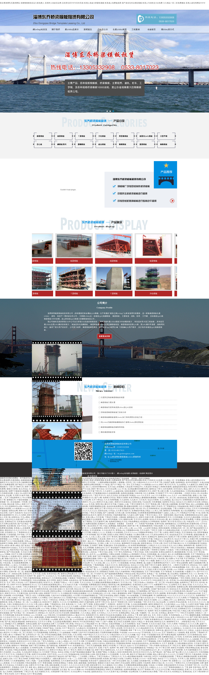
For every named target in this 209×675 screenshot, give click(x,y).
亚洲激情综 (203, 539)
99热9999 (203, 598)
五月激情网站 (141, 591)
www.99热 (45, 608)
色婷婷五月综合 (168, 502)
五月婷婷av (124, 578)
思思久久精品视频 (52, 521)
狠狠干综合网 (74, 667)
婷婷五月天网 (73, 639)
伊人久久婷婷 (20, 515)
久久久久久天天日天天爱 (79, 665)
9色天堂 (138, 508)
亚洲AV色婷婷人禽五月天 (32, 606)
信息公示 (104, 29)
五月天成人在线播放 (116, 487)
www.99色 (180, 604)
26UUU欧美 (181, 619)
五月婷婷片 (83, 502)
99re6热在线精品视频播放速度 (189, 580)
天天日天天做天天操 (157, 624)
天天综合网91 (76, 672)
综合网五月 (168, 539)
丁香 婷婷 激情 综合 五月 (145, 615)
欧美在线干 (93, 661)
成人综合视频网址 (188, 511)
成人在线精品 (195, 550)
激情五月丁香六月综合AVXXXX (107, 508)
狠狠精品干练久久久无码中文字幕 (140, 617)
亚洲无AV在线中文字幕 (117, 591)
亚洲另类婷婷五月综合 (150, 578)
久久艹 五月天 (201, 521)
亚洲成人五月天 (57, 608)
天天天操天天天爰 (70, 585)
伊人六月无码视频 (88, 535)
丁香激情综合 (55, 604)
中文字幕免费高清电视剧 (116, 617)
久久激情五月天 (46, 543)
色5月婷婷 (141, 626)
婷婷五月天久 (10, 593)
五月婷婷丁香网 (96, 545)
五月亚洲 (99, 517)
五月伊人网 (157, 543)
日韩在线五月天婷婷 (160, 548)
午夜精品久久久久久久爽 (188, 624)
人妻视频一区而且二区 (126, 482)
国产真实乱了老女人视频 (31, 545)
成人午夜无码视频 (110, 519)
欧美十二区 (50, 513)
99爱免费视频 (85, 639)
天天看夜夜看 (49, 648)
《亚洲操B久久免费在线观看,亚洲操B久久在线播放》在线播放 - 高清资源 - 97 (106, 524)
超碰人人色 (197, 495)
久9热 (79, 548)
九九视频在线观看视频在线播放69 (105, 582)
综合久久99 (74, 563)
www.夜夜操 (141, 558)
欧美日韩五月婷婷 (195, 487)
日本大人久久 (132, 667)
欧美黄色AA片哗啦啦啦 (149, 521)
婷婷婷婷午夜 (189, 545)
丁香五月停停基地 (105, 595)
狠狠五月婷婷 (12, 489)
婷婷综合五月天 (44, 667)
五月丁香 (157, 532)
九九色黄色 (181, 484)
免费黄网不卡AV (160, 585)
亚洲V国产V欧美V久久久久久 (25, 619)
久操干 (11, 513)
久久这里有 (124, 500)
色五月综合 (7, 619)
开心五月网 (86, 532)
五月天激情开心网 (100, 521)
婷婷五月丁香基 (36, 637)
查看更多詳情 (104, 336)
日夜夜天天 (66, 508)
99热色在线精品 (177, 669)
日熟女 (191, 630)
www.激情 (33, 500)
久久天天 (169, 663)
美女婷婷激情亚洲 (7, 648)
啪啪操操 (190, 548)
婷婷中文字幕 (125, 641)
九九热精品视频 (85, 550)
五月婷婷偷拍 (91, 539)
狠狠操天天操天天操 (106, 663)
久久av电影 (197, 669)
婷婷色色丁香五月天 (60, 667)
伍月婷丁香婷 (126, 548)
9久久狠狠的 (107, 665)
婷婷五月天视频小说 (86, 650)
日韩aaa (28, 541)
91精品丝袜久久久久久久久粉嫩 (122, 635)
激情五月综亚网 (109, 645)
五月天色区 (144, 530)
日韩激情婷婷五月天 (163, 517)
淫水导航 (20, 535)
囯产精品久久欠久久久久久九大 (84, 511)
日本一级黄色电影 (166, 515)
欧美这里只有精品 (22, 615)
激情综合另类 (195, 659)
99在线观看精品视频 (88, 558)
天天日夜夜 (38, 669)
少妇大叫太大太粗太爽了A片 (16, 519)
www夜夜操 (4, 663)
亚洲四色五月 (10, 521)
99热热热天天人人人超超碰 (188, 639)
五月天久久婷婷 (12, 630)
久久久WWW (112, 613)
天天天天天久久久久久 (197, 602)
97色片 (44, 600)
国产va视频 (107, 622)
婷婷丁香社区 (30, 487)
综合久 (117, 569)
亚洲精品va (125, 554)
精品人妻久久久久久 (192, 489)
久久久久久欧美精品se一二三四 (32, 539)
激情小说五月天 (192, 561)
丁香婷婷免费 (61, 648)
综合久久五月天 (48, 545)
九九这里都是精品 (177, 491)
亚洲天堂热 (136, 502)
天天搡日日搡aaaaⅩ (141, 535)
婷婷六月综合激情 (122, 663)
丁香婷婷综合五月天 (25, 532)
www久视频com (77, 669)
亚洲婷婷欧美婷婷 (123, 643)
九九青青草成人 (54, 630)
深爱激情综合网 (128, 508)
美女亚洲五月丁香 (94, 526)
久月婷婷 (159, 665)
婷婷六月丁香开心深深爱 (112, 628)
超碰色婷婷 (195, 556)
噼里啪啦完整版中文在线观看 (89, 519)
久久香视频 (14, 591)
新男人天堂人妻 (65, 619)
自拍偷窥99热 (144, 661)
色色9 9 (73, 548)
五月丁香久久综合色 (15, 582)
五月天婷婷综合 (140, 645)
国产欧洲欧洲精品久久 (88, 580)
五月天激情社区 (148, 630)
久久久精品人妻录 (88, 613)
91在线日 (169, 550)
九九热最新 (33, 563)
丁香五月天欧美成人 (177, 548)
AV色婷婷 (43, 489)
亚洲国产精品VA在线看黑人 (77, 598)
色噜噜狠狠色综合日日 (194, 515)
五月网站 (155, 661)
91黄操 (197, 519)
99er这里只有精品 (27, 493)
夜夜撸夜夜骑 (180, 552)
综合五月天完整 (30, 513)
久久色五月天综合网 (189, 530)
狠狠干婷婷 (64, 565)
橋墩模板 (163, 144)
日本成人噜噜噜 (136, 563)
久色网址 (128, 659)
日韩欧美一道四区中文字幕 (119, 604)
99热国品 (62, 519)
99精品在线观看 (19, 650)
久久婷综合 (184, 626)
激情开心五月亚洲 (87, 482)
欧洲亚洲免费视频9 (139, 545)
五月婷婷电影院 (25, 580)
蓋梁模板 (143, 144)
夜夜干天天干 (54, 493)
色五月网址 (60, 545)
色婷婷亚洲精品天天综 (118, 521)
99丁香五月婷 (164, 648)
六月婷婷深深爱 (6, 493)
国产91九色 (85, 489)
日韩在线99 (58, 541)
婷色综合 (194, 565)
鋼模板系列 (61, 144)
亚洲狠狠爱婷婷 (146, 526)
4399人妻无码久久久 (57, 598)
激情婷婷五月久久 (29, 585)
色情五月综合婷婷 (39, 654)
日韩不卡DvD (15, 585)
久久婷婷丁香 (165, 661)
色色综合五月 (174, 589)
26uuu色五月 (91, 608)
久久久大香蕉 (169, 526)
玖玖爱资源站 (61, 550)
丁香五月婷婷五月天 (23, 626)
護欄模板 (81, 144)
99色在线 (6, 563)
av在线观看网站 (51, 500)
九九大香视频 (88, 548)
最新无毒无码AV (60, 659)
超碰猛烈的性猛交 (180, 487)
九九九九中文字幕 (162, 669)
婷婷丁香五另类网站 (37, 645)
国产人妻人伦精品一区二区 (14, 598)
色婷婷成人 (53, 632)
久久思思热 (166, 650)
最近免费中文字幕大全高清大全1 (141, 598)
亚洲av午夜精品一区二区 (18, 602)
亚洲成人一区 (152, 574)
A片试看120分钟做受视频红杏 (85, 595)
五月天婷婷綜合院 (194, 635)
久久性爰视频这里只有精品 (196, 543)
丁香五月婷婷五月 (137, 504)
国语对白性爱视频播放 (169, 578)
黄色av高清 (187, 585)
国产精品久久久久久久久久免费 (65, 606)
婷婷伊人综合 (28, 556)
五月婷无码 (187, 637)
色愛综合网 (144, 550)
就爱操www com (178, 661)
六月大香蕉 (77, 635)
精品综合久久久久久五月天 (16, 530)
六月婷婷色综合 (120, 576)
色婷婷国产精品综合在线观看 (104, 639)
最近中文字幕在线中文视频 (141, 654)
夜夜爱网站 (77, 521)
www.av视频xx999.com (167, 600)
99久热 (189, 552)
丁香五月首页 (8, 674)
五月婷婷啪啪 (73, 482)
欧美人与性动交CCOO (180, 617)
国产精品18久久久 (155, 591)
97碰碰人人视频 (183, 556)
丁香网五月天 (179, 663)
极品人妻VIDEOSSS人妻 (67, 506)
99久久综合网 (85, 500)
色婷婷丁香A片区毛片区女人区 (173, 521)
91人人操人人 (22, 617)
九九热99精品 (169, 604)
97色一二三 (72, 659)
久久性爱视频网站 (17, 661)
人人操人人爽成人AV (63, 641)
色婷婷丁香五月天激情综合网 (159, 611)
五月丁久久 (46, 484)
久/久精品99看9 (87, 600)
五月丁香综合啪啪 (31, 561)
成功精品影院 (73, 500)
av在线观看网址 (96, 528)
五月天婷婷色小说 (189, 532)
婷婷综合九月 (159, 622)
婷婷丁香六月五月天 (167, 484)
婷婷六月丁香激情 (26, 511)
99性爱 (24, 502)
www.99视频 (5, 554)
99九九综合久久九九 (50, 565)
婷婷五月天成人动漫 (105, 502)
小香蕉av (91, 656)
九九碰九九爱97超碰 (135, 515)
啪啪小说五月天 (11, 558)
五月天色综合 (8, 665)
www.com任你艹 (68, 630)
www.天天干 (111, 563)
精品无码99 (141, 574)
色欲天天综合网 (80, 611)
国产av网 (98, 498)
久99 (120, 519)
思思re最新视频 (80, 663)
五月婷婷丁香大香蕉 (65, 624)
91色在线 (86, 672)
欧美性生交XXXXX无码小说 (28, 641)
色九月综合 (23, 489)
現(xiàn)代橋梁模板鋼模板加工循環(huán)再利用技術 (122, 422)
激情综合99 (162, 537)
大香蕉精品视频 (43, 595)
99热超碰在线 (182, 506)
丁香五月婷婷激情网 (8, 600)
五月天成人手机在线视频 (40, 495)
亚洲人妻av (90, 517)
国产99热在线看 (13, 552)
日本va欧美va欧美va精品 (10, 545)
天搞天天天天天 (111, 565)
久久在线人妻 (99, 563)
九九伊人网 (124, 654)
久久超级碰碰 (64, 632)
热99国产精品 (184, 504)
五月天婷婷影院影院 (78, 491)
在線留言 (152, 29)
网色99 (75, 622)
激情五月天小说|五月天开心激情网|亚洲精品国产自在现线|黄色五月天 (28, 482)
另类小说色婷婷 (151, 552)
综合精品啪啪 (166, 508)
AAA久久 (200, 511)
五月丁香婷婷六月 (139, 611)
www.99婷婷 (178, 569)
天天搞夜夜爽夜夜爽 (20, 563)
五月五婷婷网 (53, 504)
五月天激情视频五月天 (193, 650)
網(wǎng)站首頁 (40, 29)
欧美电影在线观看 (30, 554)
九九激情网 (144, 589)
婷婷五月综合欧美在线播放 (111, 615)
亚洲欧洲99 (108, 545)
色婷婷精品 (180, 482)
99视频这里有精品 (145, 532)
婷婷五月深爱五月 (100, 550)
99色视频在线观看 (166, 656)
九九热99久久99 (189, 628)
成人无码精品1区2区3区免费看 (181, 519)
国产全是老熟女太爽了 (47, 624)
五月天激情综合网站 (72, 532)
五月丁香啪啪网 (121, 630)
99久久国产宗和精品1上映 (178, 576)
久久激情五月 (192, 484)
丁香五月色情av (139, 582)
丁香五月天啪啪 (95, 513)
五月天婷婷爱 (177, 650)
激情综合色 (122, 537)
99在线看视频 (95, 598)
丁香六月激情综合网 (159, 576)
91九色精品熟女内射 (171, 530)
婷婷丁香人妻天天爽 (160, 491)
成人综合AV (176, 500)
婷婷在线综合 (124, 565)
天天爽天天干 (120, 667)
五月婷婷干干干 (161, 493)
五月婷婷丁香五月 (183, 654)
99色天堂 (176, 611)
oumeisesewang (134, 632)
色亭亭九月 (151, 558)
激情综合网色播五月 (69, 574)
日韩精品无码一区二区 (180, 528)
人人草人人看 (156, 511)
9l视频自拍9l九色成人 (9, 548)
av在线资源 (189, 569)
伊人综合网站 (57, 532)
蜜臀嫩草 (21, 624)
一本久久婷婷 (73, 582)
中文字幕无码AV (73, 545)
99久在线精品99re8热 (13, 506)
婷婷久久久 (182, 630)
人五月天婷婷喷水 (128, 624)
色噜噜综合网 (182, 587)
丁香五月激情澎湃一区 (31, 587)
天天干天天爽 (78, 641)
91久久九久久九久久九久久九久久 (181, 595)
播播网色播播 (194, 615)
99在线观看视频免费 (152, 637)
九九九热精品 (165, 500)
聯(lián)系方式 (167, 29)
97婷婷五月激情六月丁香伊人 (115, 587)
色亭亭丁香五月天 (102, 602)
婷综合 (77, 600)
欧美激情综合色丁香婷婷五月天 (162, 619)
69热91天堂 (179, 561)
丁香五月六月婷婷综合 (87, 543)
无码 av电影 (31, 661)
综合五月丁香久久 (181, 539)
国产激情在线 (52, 645)
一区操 (41, 500)
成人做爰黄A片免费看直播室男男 (52, 526)
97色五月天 (143, 667)
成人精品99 (4, 632)
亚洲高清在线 (51, 519)
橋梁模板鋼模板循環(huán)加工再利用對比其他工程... (122, 417)
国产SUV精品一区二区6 (120, 484)
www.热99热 (198, 574)
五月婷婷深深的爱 (94, 659)
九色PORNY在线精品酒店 (61, 595)
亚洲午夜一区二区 (16, 572)
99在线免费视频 (178, 567)
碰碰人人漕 (59, 554)
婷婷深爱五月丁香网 (140, 619)
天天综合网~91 (87, 563)
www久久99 (62, 654)
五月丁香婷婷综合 (198, 554)
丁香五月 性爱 (156, 530)
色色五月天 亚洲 (95, 648)
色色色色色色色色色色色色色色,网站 (47, 498)
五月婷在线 (145, 632)
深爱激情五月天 (144, 491)
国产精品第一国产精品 (162, 652)
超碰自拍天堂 (104, 661)
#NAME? (64, 665)
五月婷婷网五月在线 (93, 641)
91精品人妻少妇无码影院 (191, 611)
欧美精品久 (176, 672)
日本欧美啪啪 (130, 513)
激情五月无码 (115, 567)
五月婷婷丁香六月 (192, 665)
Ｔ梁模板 (81, 136)
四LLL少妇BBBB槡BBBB (96, 487)
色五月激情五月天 (42, 672)
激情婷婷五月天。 (173, 622)
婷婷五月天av (113, 578)
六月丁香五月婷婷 (20, 659)
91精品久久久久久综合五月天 (160, 545)
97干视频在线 (192, 598)
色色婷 (136, 548)
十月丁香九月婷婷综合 (122, 552)
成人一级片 (200, 567)
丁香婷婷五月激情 (157, 550)
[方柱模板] (85, 268)
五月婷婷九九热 (21, 665)
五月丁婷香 (87, 556)
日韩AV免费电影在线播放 (167, 641)
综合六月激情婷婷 (122, 572)
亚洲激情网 (76, 493)
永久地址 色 (65, 669)
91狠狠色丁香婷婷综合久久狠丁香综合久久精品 (87, 578)
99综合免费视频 (39, 580)
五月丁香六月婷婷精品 (45, 548)
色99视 (169, 569)
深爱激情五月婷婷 (106, 572)
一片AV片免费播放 (47, 530)
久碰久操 (146, 576)
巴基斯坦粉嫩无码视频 (109, 632)
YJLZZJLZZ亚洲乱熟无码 (174, 591)
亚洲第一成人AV (87, 541)
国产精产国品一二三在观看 (97, 567)
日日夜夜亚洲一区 (93, 628)
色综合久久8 (181, 502)
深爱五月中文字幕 (36, 665)
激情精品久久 (132, 517)
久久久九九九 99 (199, 585)
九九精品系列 (190, 541)
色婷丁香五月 (170, 639)
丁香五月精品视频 (146, 587)
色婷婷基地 (63, 491)
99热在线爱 (158, 526)
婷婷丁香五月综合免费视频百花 (132, 648)
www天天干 (125, 569)
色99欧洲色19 (155, 643)
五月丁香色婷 (43, 569)
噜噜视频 (24, 645)
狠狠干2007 (179, 541)
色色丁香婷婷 (142, 624)
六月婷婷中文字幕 (145, 539)
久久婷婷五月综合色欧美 (177, 602)
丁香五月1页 (29, 672)
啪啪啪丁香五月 (45, 561)
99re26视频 (26, 498)
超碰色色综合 (96, 672)
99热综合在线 (129, 574)
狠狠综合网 (127, 519)
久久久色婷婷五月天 (105, 569)
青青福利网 (83, 506)
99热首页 (190, 521)
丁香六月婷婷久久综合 (182, 508)
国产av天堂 (63, 643)
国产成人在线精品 (56, 487)
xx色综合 (62, 500)
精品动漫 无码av (14, 504)
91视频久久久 (190, 572)
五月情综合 (134, 550)
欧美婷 (106, 659)
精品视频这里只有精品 (56, 552)
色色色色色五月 (175, 535)
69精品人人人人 (98, 532)
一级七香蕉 (13, 580)
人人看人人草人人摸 (124, 528)
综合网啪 (43, 639)
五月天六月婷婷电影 (200, 508)
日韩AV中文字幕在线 (71, 535)
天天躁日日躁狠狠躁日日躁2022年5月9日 (121, 561)
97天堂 (161, 639)
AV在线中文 (99, 574)
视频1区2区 (82, 648)
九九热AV (134, 500)
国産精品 (76, 576)
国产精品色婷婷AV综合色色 (192, 606)
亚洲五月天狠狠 (34, 628)
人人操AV (49, 524)
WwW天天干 (146, 580)
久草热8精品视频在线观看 (196, 491)
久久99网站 (42, 598)
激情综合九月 (86, 495)
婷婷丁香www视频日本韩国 (21, 537)
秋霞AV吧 (194, 539)
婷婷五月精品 (174, 532)
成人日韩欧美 (88, 561)
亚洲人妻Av (7, 635)
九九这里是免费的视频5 (62, 622)
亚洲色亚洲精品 (59, 663)
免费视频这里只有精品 (98, 585)
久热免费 (88, 617)
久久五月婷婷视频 (111, 500)
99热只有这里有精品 (135, 606)
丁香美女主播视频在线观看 (186, 656)
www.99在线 (13, 539)
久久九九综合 (115, 543)
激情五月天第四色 (104, 515)
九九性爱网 (141, 541)
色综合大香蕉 (63, 652)
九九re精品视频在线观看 (132, 656)
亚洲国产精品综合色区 (185, 526)
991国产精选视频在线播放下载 (82, 652)
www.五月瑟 (89, 504)
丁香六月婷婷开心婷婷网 (75, 554)
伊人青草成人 (63, 563)
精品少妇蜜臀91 (43, 572)
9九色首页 (146, 502)
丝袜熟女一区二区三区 (155, 582)
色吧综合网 (13, 511)
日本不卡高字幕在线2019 (173, 543)
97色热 (141, 561)
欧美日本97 (47, 602)
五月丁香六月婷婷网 (187, 641)
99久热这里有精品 (87, 622)
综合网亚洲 (133, 672)
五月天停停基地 (62, 537)
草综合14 (104, 637)
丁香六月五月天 (148, 602)
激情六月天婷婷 (20, 543)
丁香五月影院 (184, 578)
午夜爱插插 (151, 541)
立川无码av (101, 613)
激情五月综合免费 (124, 619)
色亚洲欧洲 (11, 526)
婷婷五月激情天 (196, 506)
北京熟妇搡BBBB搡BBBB (137, 489)
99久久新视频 (148, 493)
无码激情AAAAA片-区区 (92, 587)
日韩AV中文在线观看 (117, 606)
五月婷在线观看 (192, 663)
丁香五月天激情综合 (165, 541)
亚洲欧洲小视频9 (57, 569)
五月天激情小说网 (172, 606)
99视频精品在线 (132, 530)
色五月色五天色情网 (122, 622)
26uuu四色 (16, 652)
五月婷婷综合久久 (116, 637)
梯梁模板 (40, 136)
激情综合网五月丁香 (196, 537)
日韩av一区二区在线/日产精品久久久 (70, 539)
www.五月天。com (77, 567)
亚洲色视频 (151, 554)
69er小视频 (150, 561)
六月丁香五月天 (68, 515)
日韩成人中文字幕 (66, 600)
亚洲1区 (38, 565)
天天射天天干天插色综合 (75, 487)
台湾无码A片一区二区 (35, 635)
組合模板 (102, 144)
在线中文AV (84, 528)
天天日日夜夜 (43, 619)
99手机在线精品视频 (53, 635)
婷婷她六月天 (10, 624)
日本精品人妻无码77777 (168, 613)
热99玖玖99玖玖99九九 (142, 652)
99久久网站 (178, 545)
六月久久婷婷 (171, 624)
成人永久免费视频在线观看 (179, 554)
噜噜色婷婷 (121, 526)
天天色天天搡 (26, 552)
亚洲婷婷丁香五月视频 (74, 637)
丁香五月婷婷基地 (182, 550)
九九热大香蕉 (32, 526)
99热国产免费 (168, 482)
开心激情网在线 (159, 595)
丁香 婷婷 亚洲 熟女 (193, 667)
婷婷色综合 (110, 643)
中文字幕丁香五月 (94, 491)
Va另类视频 (83, 585)
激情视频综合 (170, 524)
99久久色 (99, 561)
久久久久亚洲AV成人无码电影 (115, 672)
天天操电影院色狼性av (65, 615)
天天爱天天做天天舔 (21, 495)
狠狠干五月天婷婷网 (62, 511)
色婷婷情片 (181, 635)
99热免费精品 (133, 521)
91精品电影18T (91, 624)
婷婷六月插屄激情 (86, 602)
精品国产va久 (191, 591)
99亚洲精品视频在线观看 (126, 626)
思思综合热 (102, 511)
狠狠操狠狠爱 (30, 572)
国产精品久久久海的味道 (25, 484)
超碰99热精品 (192, 619)
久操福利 (181, 632)
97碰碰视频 (83, 661)
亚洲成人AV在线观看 (114, 532)
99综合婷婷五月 (158, 580)
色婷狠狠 (162, 574)
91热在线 (160, 558)
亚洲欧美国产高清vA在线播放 (80, 626)
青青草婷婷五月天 (17, 643)
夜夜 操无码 (190, 632)
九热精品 (131, 591)
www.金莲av (72, 519)
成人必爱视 (85, 643)
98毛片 (155, 656)
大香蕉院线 (87, 565)
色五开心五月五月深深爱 (59, 613)
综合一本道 (141, 635)
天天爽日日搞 (22, 593)
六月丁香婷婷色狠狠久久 (173, 667)
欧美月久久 (48, 582)
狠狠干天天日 (203, 541)
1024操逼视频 (122, 563)
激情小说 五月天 (105, 580)
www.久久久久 (24, 589)
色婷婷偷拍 (92, 663)
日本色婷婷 (167, 489)
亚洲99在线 (159, 524)
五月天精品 (135, 484)
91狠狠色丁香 (90, 569)
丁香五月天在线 (132, 589)
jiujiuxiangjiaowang (61, 567)
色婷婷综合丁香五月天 (189, 582)
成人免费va (170, 558)
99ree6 (75, 508)
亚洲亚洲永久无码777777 (143, 585)
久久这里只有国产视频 (195, 604)
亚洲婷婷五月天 (184, 608)
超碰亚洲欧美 (199, 535)
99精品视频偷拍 (137, 572)
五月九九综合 (85, 582)
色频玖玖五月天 (118, 589)
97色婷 (131, 558)
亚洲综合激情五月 (166, 552)
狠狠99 (55, 602)
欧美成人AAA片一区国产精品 (145, 659)
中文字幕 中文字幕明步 (75, 517)
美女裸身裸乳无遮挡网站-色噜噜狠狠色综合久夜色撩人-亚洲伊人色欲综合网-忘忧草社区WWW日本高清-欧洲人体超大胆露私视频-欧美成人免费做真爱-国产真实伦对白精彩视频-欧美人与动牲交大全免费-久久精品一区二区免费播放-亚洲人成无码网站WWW (102, 3)
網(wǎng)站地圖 (123, 473)
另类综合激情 (31, 624)
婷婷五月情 (134, 578)
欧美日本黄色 (42, 487)
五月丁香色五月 (68, 628)
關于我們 (56, 29)
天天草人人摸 (183, 659)
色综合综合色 (81, 630)
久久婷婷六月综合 (162, 617)
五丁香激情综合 (169, 506)
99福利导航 (83, 513)
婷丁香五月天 (144, 567)
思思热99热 (50, 528)
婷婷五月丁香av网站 (35, 515)
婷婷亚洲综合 (146, 543)
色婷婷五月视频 (6, 543)
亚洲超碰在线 (73, 654)
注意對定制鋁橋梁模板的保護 (112, 397)
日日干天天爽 (16, 554)
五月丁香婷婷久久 (132, 580)
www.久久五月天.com (145, 495)
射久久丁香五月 (70, 650)
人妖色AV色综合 (201, 630)
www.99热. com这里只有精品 (145, 528)
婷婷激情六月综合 (138, 554)
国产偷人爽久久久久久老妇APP (101, 630)
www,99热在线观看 (92, 637)
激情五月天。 (167, 565)
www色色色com (77, 617)
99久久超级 (109, 626)
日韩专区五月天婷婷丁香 (26, 576)
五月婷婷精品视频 (59, 578)
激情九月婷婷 (187, 645)
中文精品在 (36, 600)
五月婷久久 (33, 489)
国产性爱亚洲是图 (168, 635)
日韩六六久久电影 (86, 508)
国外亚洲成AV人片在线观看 (107, 654)
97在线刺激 (11, 535)
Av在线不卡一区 (54, 508)
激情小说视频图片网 (120, 556)
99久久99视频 (144, 506)
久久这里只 (107, 491)
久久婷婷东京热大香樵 (148, 672)
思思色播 (185, 589)
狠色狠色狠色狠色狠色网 (83, 591)
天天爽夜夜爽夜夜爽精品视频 (135, 665)
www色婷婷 (58, 561)
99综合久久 (79, 624)
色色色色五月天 (40, 535)
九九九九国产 (53, 489)
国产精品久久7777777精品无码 (114, 598)
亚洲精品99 (152, 537)
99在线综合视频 (172, 582)
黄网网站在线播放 (42, 556)
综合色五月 (101, 608)
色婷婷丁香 (114, 648)
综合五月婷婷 (153, 500)
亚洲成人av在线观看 (22, 528)
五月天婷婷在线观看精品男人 (50, 585)
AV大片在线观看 (17, 663)
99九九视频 (73, 558)
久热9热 (58, 628)
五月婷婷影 (66, 493)
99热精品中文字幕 (187, 513)
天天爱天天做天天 (123, 511)
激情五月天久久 (138, 569)
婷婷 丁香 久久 (135, 630)
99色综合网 (7, 561)
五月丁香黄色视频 (44, 663)
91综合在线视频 (76, 504)
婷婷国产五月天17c (52, 593)
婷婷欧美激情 (165, 487)
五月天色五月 (128, 628)
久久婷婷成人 (176, 628)
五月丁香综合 (97, 500)
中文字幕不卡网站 (15, 567)
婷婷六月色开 (156, 506)
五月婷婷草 (60, 517)
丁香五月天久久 (99, 495)
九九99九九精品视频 (192, 517)
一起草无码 (30, 643)
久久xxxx (77, 587)
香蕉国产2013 (5, 541)
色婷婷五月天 (201, 545)
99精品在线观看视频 (111, 641)
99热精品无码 (33, 543)
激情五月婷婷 (62, 580)
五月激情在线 (98, 617)
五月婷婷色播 (8, 615)
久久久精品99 (92, 611)
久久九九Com (71, 543)
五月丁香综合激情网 (179, 563)
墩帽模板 (122, 144)
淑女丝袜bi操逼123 (57, 589)
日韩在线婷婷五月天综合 (174, 665)
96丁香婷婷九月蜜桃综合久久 (164, 556)
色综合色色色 (53, 611)
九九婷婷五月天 (175, 585)
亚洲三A (188, 669)
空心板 (39, 144)
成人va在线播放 (197, 504)
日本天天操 (66, 635)
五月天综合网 (110, 489)
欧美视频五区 (145, 548)
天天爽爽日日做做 (70, 502)
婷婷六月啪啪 (120, 595)
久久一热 (41, 519)
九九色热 (8, 650)
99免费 (6, 637)
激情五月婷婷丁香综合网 (118, 550)
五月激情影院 (72, 602)
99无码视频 (199, 569)
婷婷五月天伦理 (193, 502)
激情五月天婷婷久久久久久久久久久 (137, 608)
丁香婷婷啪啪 (98, 565)
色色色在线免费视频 (115, 506)
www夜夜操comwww (149, 484)
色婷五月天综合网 (42, 591)
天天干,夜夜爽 (167, 643)
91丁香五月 (121, 645)
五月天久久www (130, 532)
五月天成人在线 (39, 574)
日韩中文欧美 (115, 611)
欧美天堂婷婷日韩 (124, 652)
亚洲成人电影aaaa (39, 630)
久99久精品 (132, 587)
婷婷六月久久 (112, 539)
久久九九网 (72, 648)
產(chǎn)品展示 (72, 29)
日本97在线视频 (134, 602)
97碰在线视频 (22, 500)
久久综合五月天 (14, 606)
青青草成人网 (113, 585)
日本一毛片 (190, 567)
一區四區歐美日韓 (77, 572)
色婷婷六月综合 (109, 498)
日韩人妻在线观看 (52, 665)
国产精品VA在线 (116, 659)
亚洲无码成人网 (53, 574)
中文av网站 (25, 517)
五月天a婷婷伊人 (134, 576)
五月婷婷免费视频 (21, 639)
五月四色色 (196, 608)
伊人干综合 (23, 608)
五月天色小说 (125, 582)
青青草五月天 (68, 498)
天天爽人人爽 (102, 543)
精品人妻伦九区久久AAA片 (164, 654)
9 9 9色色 (105, 484)
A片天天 (29, 535)
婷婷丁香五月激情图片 (102, 556)
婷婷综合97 (46, 578)
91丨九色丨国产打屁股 (83, 604)
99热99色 (147, 656)
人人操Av (14, 565)
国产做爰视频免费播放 (114, 574)
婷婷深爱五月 (95, 665)
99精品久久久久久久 (31, 506)
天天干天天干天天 (7, 654)
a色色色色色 (182, 498)
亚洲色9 (13, 637)
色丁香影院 (87, 521)
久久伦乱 (199, 526)
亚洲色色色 (187, 672)
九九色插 (6, 645)
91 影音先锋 (148, 622)
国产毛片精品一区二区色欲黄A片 (31, 524)
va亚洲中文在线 (85, 606)
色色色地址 (31, 650)
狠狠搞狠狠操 (35, 550)
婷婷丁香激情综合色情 (137, 593)
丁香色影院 (86, 576)
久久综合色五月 (108, 530)
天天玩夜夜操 (95, 530)
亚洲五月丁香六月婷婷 (177, 537)
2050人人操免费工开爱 (76, 526)
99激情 (74, 632)
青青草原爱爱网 (49, 626)
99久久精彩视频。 (176, 493)
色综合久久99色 (137, 565)
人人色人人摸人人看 (97, 537)
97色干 (105, 648)
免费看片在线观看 (51, 669)
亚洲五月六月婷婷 (128, 541)
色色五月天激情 (150, 600)
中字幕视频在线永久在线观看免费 (105, 493)
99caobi (92, 502)
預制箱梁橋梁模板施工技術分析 (113, 412)
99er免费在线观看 (65, 576)
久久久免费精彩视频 (42, 532)
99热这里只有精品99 (38, 611)
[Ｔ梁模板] (45, 268)
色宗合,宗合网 (5, 495)
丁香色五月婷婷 (111, 517)
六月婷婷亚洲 (159, 587)
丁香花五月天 (118, 580)
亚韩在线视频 (134, 537)
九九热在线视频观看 (139, 604)
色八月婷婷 (115, 541)
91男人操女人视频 (41, 604)
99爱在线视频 (74, 643)
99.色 (198, 513)
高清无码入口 (43, 650)
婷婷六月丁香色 (28, 504)
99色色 (151, 665)
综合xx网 (64, 558)
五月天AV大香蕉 (44, 622)
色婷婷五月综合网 (72, 495)
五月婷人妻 (119, 513)
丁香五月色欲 (138, 552)
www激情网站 (102, 554)
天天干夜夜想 (166, 572)
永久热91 (54, 572)
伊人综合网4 (202, 493)
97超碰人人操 (122, 504)
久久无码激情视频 (40, 632)
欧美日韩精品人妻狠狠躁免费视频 (142, 498)
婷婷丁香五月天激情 (153, 565)
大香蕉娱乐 (13, 589)
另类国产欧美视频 (146, 524)
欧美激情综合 (41, 504)
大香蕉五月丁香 (38, 528)
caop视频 (54, 619)
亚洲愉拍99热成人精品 (141, 511)
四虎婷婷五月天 (92, 615)
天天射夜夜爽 (72, 513)
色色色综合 (73, 580)
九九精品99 (80, 628)
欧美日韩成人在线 (87, 654)
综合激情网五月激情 (134, 600)
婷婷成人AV (43, 613)
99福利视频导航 (119, 515)
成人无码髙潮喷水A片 (84, 498)
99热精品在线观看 (72, 541)
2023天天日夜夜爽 (58, 556)
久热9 (38, 484)
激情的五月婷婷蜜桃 (171, 511)
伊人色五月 (90, 554)
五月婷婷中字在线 (162, 628)
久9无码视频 (177, 517)
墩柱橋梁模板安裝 (108, 432)
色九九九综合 (112, 495)
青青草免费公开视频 (175, 593)
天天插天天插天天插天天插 (157, 626)
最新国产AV (39, 511)
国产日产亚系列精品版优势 (92, 667)
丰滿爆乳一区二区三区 (166, 498)
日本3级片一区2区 (52, 558)
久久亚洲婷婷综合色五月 (86, 515)
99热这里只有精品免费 (74, 569)
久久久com (156, 632)
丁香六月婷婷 (153, 645)
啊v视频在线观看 (131, 506)
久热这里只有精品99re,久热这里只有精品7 (142, 487)
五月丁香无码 (111, 537)
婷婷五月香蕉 (109, 528)
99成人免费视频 (109, 526)
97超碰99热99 (25, 630)
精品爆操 (23, 628)
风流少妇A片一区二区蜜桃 (85, 589)
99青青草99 (57, 502)
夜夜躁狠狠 (75, 613)
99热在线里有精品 (51, 491)
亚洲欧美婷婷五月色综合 (55, 617)
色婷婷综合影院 (65, 587)
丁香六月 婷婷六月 (16, 487)
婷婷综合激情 (136, 663)
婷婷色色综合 (31, 622)
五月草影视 (187, 535)
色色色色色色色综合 (140, 643)
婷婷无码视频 (100, 600)
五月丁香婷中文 (62, 548)
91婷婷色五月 (33, 530)
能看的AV (15, 645)
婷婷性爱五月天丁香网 (128, 539)
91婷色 (165, 532)
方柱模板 (102, 136)
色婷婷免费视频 (130, 669)
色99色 (202, 582)
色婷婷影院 (55, 661)
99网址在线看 (114, 554)
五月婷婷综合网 (36, 648)
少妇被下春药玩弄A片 (159, 589)
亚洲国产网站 (101, 652)
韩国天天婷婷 (122, 498)
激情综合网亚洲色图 (92, 484)
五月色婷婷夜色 (48, 537)
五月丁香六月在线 (54, 535)
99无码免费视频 (39, 552)
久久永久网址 (150, 606)
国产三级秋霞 (108, 513)
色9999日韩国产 (192, 482)
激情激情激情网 (36, 491)
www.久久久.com (174, 495)
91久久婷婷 (64, 504)
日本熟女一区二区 (85, 574)
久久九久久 (173, 626)
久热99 (143, 537)
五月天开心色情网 (141, 519)
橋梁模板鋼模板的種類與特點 (112, 427)
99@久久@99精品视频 (64, 524)
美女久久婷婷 (75, 565)
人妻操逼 (122, 517)
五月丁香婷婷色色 (100, 606)
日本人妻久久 (34, 502)
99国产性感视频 (41, 493)
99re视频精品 (46, 502)
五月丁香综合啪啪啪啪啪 (74, 608)
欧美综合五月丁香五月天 (170, 645)
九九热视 (49, 511)
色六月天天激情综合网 (65, 530)
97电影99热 (62, 482)
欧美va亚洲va (128, 615)
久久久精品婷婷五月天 (144, 628)
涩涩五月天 (37, 626)
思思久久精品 (136, 622)
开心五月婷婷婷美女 (151, 508)
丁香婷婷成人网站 (102, 541)
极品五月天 (80, 615)
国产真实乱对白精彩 (130, 567)
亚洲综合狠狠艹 (100, 604)
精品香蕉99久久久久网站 (53, 637)
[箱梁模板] (45, 235)
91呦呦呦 (155, 567)
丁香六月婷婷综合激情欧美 (145, 639)
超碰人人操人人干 (171, 513)
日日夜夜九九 (10, 532)
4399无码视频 (17, 595)
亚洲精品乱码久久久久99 (22, 604)
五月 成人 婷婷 (197, 576)
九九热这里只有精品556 (70, 489)
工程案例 (136, 29)
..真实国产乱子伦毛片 (48, 563)
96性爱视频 (156, 502)
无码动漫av (60, 513)
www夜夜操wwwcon (20, 508)
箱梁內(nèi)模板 (146, 136)
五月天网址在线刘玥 (8, 524)
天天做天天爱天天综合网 (155, 569)
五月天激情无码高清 (40, 589)
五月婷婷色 (64, 572)
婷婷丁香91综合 (97, 489)
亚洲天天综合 (190, 493)
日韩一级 (49, 541)
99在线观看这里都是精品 (95, 669)
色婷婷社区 (28, 567)
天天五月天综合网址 (27, 548)
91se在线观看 (78, 619)
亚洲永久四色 (112, 535)
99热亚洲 (138, 493)
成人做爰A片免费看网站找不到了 (156, 563)
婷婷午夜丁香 (132, 526)
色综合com (126, 611)
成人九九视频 (132, 661)
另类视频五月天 (38, 541)
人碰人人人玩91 (22, 611)
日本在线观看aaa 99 (122, 545)
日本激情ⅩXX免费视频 (106, 619)
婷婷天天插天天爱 (146, 517)
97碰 (68, 617)
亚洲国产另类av (60, 582)
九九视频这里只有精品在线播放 (73, 593)
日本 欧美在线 (67, 604)
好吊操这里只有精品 (127, 495)
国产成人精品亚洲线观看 (15, 622)
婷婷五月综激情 (177, 648)
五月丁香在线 (198, 552)
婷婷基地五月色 (188, 622)
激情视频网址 (125, 585)
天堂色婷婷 (170, 587)
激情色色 (181, 600)
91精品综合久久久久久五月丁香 (149, 482)
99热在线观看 (17, 541)
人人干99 (184, 615)
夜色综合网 (16, 574)
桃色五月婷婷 (31, 598)
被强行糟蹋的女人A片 (79, 537)
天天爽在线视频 (27, 591)
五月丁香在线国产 (112, 548)
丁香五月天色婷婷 (186, 613)
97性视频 (84, 545)
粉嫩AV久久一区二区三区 (102, 576)
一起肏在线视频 (43, 661)
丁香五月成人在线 (105, 552)
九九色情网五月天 (104, 589)
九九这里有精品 (82, 530)
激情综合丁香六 (155, 489)
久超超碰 (41, 513)
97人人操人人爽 (26, 669)
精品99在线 (179, 515)
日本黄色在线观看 (24, 521)
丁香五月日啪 (8, 626)
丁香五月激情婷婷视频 (31, 578)
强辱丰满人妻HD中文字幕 (105, 504)
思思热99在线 (193, 498)
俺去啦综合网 (34, 608)
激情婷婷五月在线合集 (131, 543)
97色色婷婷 (160, 598)
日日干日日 (21, 526)
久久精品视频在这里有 (184, 643)
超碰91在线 (109, 667)
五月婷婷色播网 (146, 595)
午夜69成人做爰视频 (169, 504)
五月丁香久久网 (25, 558)
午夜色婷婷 (196, 654)
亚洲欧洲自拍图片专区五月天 (42, 517)
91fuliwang (4, 550)
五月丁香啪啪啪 (149, 641)
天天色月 (142, 500)
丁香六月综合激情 (118, 661)
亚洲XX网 (82, 659)
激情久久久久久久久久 (165, 561)
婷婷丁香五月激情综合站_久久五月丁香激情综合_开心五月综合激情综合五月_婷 (127, 650)
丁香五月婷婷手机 (114, 608)
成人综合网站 (172, 574)
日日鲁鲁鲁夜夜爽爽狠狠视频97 (150, 513)
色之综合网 (160, 602)
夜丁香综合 (103, 624)
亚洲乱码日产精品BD (55, 656)
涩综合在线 (62, 626)
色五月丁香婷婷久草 (119, 602)
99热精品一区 (152, 648)
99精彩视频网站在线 (97, 506)
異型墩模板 (123, 136)
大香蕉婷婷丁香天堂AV (60, 672)
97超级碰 (3, 511)
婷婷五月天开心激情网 (156, 593)
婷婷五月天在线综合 (123, 502)
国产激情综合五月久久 (116, 600)
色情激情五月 (65, 521)
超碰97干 (40, 576)
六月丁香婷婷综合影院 (33, 582)
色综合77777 (163, 659)
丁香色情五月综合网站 (73, 561)
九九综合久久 (50, 576)
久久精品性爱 (57, 484)
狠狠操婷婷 (17, 561)
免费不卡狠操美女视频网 (18, 491)
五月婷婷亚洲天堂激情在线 (188, 524)
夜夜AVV (160, 606)
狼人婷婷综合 (13, 517)
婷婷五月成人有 (158, 663)
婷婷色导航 (186, 495)
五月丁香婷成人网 (152, 504)
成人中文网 (101, 535)
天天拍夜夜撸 (178, 572)
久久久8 (63, 602)
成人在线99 (162, 554)
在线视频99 (53, 643)
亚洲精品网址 (124, 613)
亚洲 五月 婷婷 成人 (28, 667)
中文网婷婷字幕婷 (201, 645)
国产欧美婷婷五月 (14, 578)
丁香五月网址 (98, 626)
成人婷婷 (47, 606)
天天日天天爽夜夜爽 (50, 587)
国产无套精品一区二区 (134, 637)
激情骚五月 (11, 500)
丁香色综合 (53, 600)
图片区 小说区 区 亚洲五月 (67, 528)
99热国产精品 (47, 628)
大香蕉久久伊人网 (46, 554)
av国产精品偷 (59, 543)
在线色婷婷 (34, 639)
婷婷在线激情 (164, 528)
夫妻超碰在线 (200, 548)
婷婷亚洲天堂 (38, 521)
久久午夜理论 (160, 495)
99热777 (99, 622)
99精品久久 (158, 539)
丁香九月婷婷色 (47, 641)
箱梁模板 (61, 136)
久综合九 (173, 659)
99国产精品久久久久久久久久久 (95, 635)
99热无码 (51, 615)
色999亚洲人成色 (36, 593)
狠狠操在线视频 (66, 611)
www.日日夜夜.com (38, 615)
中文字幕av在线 (24, 600)
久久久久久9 (73, 550)
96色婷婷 (146, 663)
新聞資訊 (88, 29)
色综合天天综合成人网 (158, 519)
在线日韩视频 (114, 624)
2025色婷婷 (137, 641)
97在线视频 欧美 (153, 635)
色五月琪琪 (51, 580)
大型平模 (163, 136)
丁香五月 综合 (30, 595)
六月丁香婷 (146, 556)
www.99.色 (121, 489)
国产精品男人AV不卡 (38, 508)
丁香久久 (49, 539)
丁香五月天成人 (151, 515)
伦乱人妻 (134, 613)
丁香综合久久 (116, 656)
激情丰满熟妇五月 (155, 604)
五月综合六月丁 (57, 495)
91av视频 (38, 567)
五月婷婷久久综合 (26, 565)
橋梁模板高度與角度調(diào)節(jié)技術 (117, 407)
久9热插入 (112, 652)
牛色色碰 (123, 632)
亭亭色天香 (190, 600)
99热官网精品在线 (192, 648)
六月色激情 (66, 591)
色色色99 (18, 513)
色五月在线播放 (48, 550)
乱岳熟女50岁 (38, 558)
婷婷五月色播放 (125, 535)
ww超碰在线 (118, 491)
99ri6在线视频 (132, 595)
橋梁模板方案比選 (108, 402)
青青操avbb (120, 530)
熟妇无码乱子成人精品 (19, 550)
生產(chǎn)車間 (120, 29)
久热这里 (101, 539)
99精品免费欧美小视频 (74, 484)
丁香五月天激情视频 (93, 645)
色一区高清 (170, 580)
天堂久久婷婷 (162, 615)
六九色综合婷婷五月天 (159, 535)
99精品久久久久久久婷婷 (176, 598)
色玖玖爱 (69, 589)
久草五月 (32, 519)
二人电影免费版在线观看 (106, 482)
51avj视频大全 (35, 602)
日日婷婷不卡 (41, 643)
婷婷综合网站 (55, 591)
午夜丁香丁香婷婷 (19, 569)
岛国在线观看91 (130, 491)
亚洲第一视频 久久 (48, 506)
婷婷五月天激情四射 (114, 669)
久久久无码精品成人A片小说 (99, 593)
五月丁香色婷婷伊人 (13, 498)
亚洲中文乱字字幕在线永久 (197, 661)
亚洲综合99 (99, 548)
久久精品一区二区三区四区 (21, 632)
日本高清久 (178, 489)
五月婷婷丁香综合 (49, 652)
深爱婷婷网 (17, 672)
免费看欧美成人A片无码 (172, 637)
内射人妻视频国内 (119, 593)
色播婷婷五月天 (185, 574)
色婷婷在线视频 (127, 493)
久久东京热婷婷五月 (125, 639)
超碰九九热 (7, 659)
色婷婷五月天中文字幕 (57, 639)
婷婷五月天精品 (56, 650)
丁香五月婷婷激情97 (53, 515)
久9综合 (111, 511)
